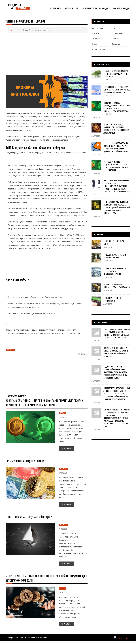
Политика (116, 38)
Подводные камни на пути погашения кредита (114, 256)
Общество (96, 38)
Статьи (62, 413)
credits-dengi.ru (31, 637)
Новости (95, 33)
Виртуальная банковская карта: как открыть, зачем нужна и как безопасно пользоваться (116, 89)
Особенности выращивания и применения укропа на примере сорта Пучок (116, 74)
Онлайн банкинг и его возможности (112, 299)
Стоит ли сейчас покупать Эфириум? (29, 517)
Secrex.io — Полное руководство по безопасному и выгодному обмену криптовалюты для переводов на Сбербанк (116, 108)
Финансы (14, 30)
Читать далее (66, 448)
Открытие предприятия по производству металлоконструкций (114, 271)
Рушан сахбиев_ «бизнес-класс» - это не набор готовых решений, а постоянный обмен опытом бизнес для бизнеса (116, 333)
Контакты (42, 637)
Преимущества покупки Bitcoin (25, 461)
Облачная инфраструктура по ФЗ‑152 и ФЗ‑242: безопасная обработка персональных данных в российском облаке (116, 147)
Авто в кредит (72, 8)
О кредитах (55, 8)
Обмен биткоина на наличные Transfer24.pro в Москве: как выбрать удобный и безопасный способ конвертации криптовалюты (116, 207)
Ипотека (116, 28)
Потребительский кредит (96, 8)
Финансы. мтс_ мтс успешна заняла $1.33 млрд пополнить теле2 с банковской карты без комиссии (115, 352)
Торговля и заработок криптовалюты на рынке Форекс (116, 285)
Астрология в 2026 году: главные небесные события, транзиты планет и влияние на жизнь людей (116, 128)
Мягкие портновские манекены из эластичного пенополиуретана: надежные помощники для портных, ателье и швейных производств (116, 186)
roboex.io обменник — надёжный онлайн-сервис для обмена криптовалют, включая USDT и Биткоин (44, 402)
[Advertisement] (47, 54)
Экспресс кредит (121, 8)
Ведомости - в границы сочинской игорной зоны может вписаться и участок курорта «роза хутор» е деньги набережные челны (116, 372)
